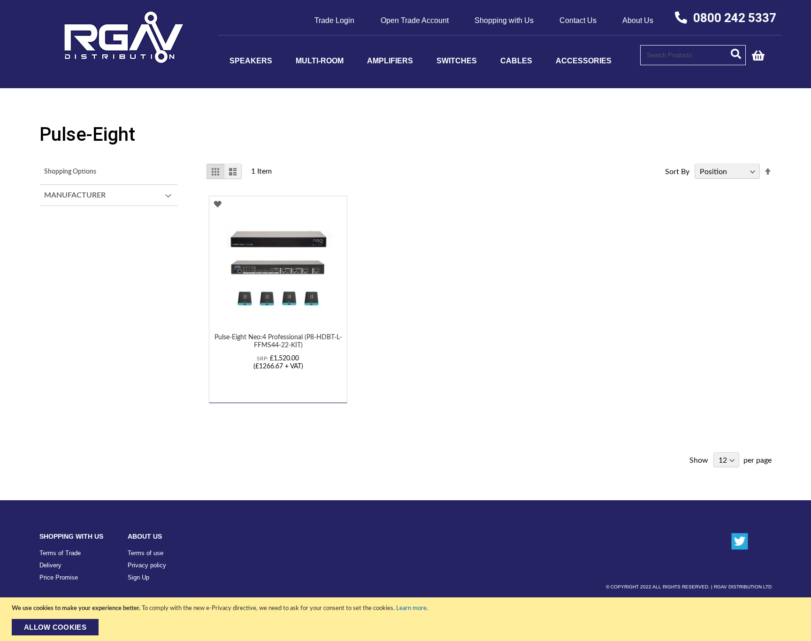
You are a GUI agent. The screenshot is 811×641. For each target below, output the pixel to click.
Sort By (677, 172)
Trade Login (334, 20)
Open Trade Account (415, 20)
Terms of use (145, 553)
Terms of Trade (60, 553)
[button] (217, 204)
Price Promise (58, 577)
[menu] (429, 60)
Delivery (50, 565)
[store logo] (124, 60)
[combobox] (693, 55)
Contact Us (578, 20)
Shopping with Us (504, 20)
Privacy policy (147, 565)
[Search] (738, 53)
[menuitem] (251, 60)
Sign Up (138, 577)
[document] (407, 619)
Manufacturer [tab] (75, 195)
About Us (637, 20)
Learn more (411, 608)
